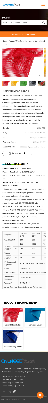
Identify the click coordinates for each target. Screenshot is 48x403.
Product (12, 41)
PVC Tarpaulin (22, 41)
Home (4, 41)
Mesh (31, 41)
